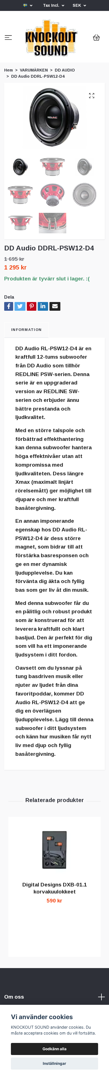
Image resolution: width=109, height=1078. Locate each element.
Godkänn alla (54, 1049)
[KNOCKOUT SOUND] (54, 61)
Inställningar (54, 1063)
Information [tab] (26, 376)
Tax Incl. (51, 5)
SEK (77, 5)
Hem (8, 116)
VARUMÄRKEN (34, 116)
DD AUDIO (65, 116)
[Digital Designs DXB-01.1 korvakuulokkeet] (54, 897)
